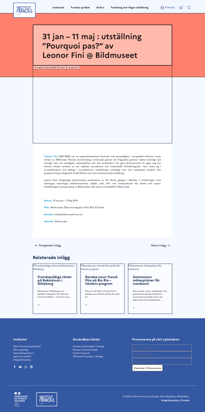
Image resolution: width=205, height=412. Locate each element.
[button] (58, 7)
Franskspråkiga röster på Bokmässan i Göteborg (55, 280)
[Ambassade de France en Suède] (21, 405)
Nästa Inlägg (160, 245)
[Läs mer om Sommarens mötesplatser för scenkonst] (150, 266)
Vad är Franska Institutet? (27, 346)
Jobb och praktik (22, 356)
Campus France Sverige (85, 349)
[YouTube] (20, 367)
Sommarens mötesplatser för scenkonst (146, 280)
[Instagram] (25, 367)
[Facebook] (14, 367)
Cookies (185, 400)
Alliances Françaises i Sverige (88, 356)
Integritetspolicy (22, 359)
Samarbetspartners (23, 352)
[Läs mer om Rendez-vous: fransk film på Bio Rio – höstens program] (102, 266)
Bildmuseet (123, 186)
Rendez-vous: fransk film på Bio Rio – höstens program (101, 280)
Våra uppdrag (20, 349)
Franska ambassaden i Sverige (88, 346)
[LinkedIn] (31, 367)
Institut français (81, 352)
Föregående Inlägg (48, 245)
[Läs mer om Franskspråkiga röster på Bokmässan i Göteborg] (55, 266)
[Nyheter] (181, 7)
